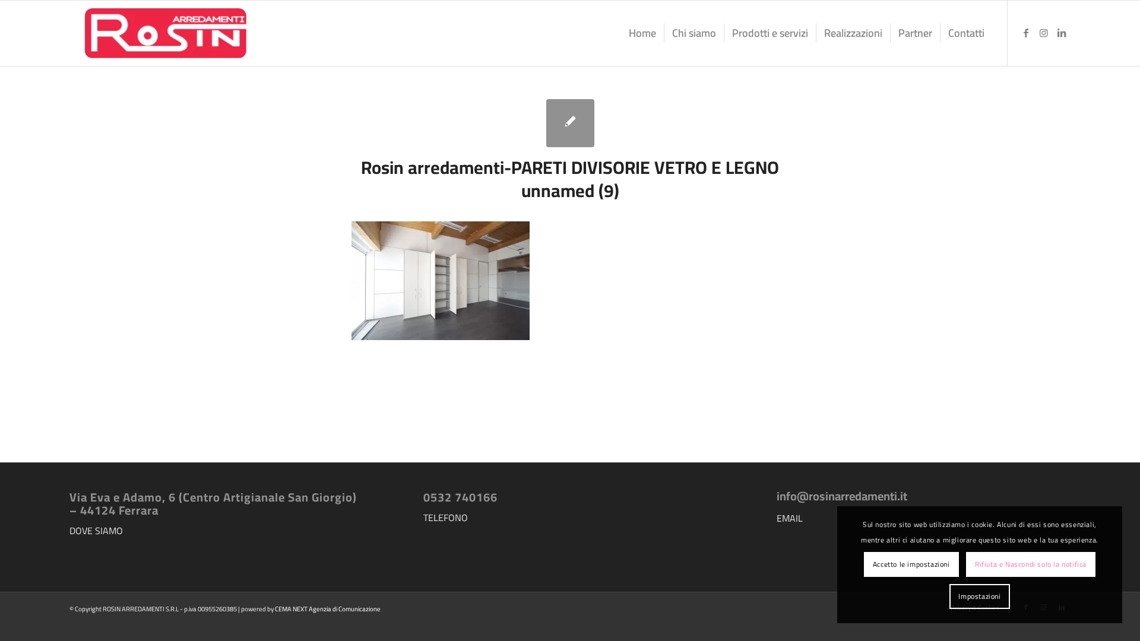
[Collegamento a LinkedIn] (1062, 33)
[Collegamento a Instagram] (1044, 33)
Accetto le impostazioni (911, 564)
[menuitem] (642, 33)
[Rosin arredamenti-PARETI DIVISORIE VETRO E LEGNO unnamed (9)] (570, 123)
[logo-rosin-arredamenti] (164, 33)
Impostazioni (979, 596)
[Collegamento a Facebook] (1026, 33)
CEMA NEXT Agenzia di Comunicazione (328, 609)
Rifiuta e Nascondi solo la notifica (1031, 564)
